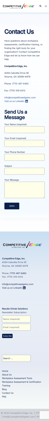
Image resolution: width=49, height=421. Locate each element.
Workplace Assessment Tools (17, 378)
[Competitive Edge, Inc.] (18, 6)
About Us (7, 374)
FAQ (4, 396)
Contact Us (7, 393)
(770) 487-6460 (20, 83)
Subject (8, 166)
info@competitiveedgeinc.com (20, 97)
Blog (4, 389)
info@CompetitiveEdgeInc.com (19, 416)
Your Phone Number (14, 152)
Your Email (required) (15, 138)
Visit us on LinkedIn (14, 101)
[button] (40, 6)
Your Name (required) (15, 124)
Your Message (11, 179)
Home (5, 370)
